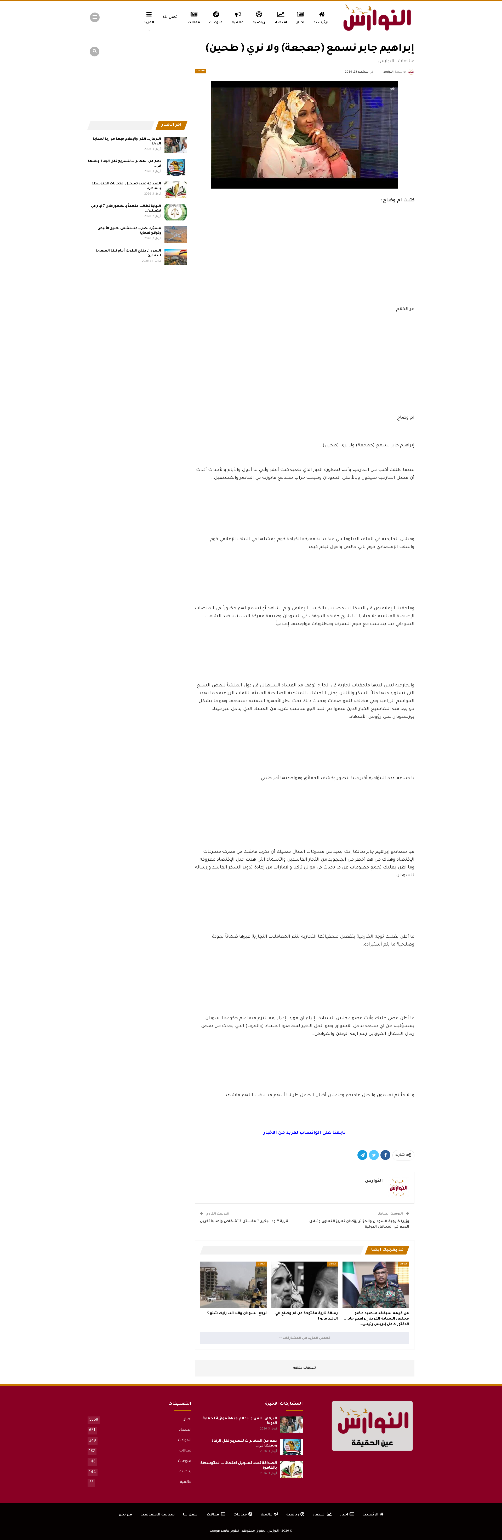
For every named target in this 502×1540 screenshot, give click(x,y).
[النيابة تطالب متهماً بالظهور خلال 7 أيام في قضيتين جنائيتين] (175, 212)
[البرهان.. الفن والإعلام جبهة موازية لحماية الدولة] (175, 145)
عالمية (237, 23)
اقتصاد (280, 23)
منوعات (216, 23)
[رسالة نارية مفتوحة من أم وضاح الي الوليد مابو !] (304, 1285)
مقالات (194, 23)
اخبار (300, 23)
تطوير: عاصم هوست (224, 1531)
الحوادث (184, 1440)
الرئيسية (321, 23)
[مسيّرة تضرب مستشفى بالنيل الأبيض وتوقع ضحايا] (175, 234)
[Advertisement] (304, 266)
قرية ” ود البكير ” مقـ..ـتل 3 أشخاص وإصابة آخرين (244, 1221)
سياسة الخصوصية (157, 1515)
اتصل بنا (171, 17)
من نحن (125, 1515)
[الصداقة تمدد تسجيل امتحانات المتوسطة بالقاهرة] (175, 190)
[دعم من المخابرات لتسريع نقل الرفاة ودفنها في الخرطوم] (175, 167)
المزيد (149, 23)
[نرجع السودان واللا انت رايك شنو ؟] (233, 1285)
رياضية (259, 23)
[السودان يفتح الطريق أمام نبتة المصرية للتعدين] (175, 257)
